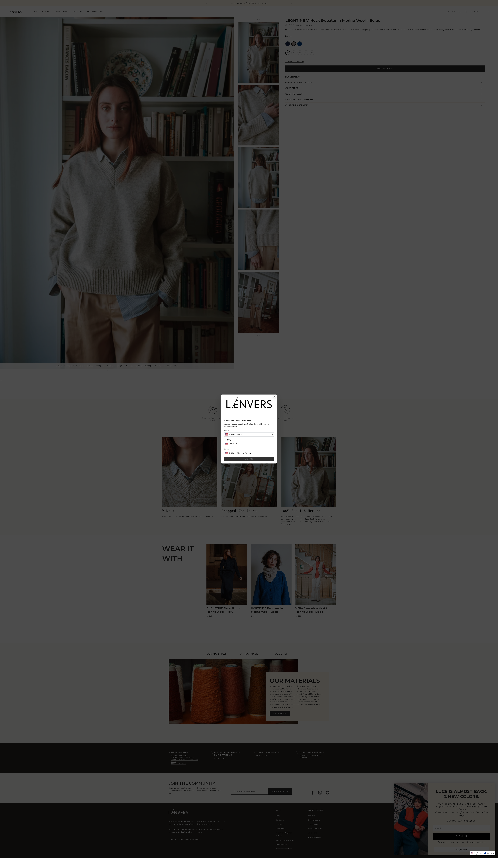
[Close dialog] (274, 397)
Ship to (227, 430)
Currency (227, 449)
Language (228, 439)
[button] (482, 853)
